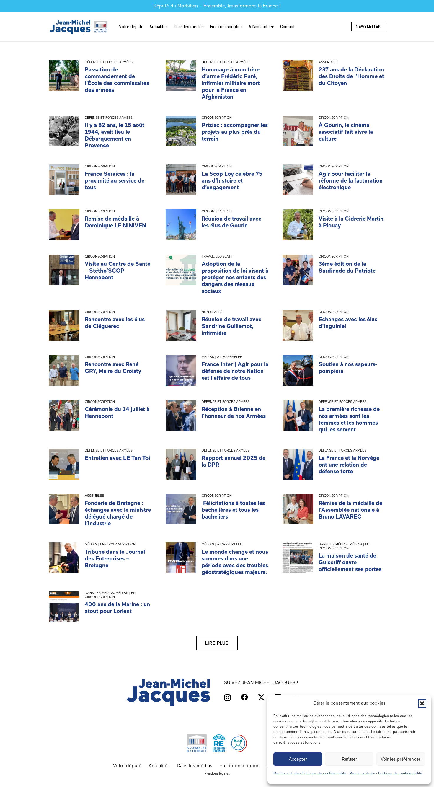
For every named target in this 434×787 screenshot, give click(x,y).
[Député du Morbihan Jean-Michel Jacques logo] (79, 27)
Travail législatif (217, 256)
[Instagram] (227, 697)
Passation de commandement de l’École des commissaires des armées (117, 79)
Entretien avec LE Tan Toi (117, 457)
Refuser (349, 759)
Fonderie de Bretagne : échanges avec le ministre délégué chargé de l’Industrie (118, 513)
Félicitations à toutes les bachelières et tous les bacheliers (233, 510)
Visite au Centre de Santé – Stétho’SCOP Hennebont (117, 270)
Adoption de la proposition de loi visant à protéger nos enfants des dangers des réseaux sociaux (235, 277)
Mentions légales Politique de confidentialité (309, 773)
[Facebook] (244, 697)
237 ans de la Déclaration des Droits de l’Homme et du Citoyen (351, 76)
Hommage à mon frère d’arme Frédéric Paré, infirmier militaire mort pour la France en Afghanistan (231, 83)
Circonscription (217, 117)
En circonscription (239, 765)
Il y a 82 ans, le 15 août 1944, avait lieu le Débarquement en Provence (114, 135)
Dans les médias (333, 544)
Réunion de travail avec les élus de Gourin (231, 222)
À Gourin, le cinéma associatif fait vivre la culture (346, 132)
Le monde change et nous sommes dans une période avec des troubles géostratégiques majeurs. (235, 562)
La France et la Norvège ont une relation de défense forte (349, 464)
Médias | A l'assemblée (222, 357)
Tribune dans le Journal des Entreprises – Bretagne (115, 558)
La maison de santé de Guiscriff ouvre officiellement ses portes (350, 562)
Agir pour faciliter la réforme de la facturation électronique (351, 180)
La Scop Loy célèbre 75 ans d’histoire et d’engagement (232, 180)
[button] (422, 703)
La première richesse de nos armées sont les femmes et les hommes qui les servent (349, 419)
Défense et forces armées (109, 62)
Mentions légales (217, 773)
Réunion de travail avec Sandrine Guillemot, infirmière (231, 326)
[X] (261, 697)
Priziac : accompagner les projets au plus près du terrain (235, 132)
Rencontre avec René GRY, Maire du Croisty (113, 367)
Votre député (127, 765)
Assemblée (328, 62)
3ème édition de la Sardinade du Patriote (347, 267)
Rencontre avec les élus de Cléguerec (115, 323)
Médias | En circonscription (110, 544)
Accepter (298, 759)
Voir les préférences (401, 759)
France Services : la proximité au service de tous (114, 180)
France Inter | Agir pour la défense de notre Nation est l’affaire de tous (235, 371)
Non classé (212, 312)
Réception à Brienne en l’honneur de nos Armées (234, 412)
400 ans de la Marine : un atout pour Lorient (117, 608)
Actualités (159, 765)
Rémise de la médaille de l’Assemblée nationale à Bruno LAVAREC (350, 510)
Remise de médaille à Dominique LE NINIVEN (115, 222)
